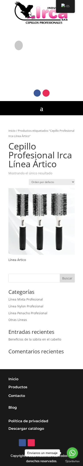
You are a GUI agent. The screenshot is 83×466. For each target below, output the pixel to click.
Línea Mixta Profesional (25, 299)
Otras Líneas (17, 320)
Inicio (11, 131)
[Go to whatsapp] (72, 452)
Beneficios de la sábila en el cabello (34, 339)
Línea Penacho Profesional (27, 313)
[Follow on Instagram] (46, 93)
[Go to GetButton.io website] (72, 461)
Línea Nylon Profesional (25, 306)
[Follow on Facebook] (37, 93)
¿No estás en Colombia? (48, 42)
